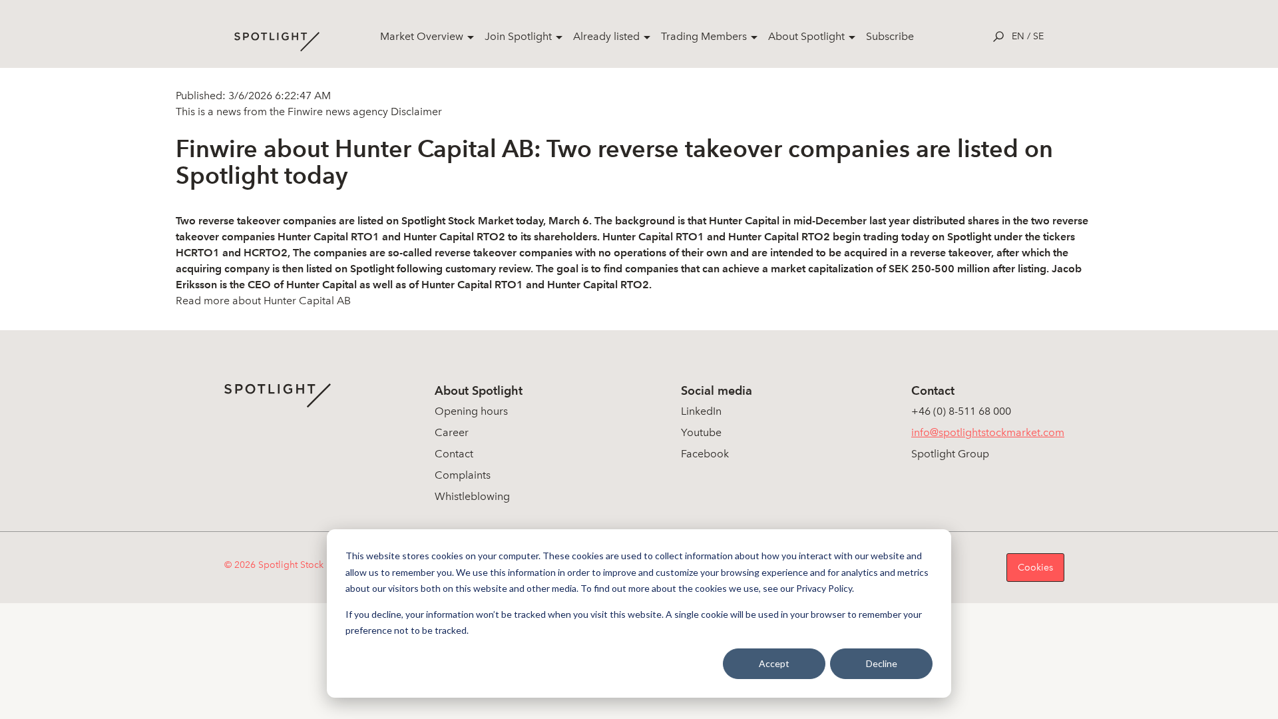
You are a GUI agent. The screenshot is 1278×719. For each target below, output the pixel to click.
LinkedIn (701, 411)
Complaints (463, 475)
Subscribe (890, 36)
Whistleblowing (472, 496)
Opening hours (471, 411)
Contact (454, 453)
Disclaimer (415, 111)
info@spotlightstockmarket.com (987, 432)
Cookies (1035, 567)
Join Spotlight (518, 36)
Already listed (606, 36)
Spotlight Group (950, 453)
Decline (881, 663)
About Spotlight (806, 36)
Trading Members (704, 36)
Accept (774, 663)
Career (452, 432)
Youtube (701, 432)
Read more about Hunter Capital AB (263, 300)
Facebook (705, 453)
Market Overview (421, 36)
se (1038, 36)
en (1018, 36)
